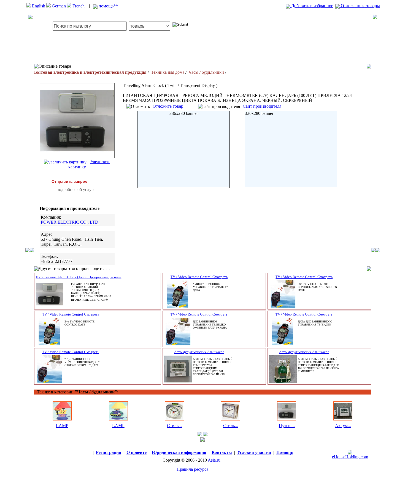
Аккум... (343, 425)
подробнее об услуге (75, 189)
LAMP (62, 425)
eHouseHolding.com (350, 456)
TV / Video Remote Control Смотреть (199, 277)
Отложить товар (168, 106)
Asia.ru (214, 460)
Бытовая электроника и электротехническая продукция (90, 72)
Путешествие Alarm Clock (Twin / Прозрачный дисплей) (79, 277)
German (59, 6)
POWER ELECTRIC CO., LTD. (70, 222)
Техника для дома (167, 72)
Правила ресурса (192, 469)
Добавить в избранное (311, 5)
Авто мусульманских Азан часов (199, 352)
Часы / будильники (206, 72)
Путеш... (287, 425)
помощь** (108, 6)
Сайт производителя (262, 106)
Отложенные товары (360, 5)
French (78, 6)
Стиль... (174, 425)
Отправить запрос (69, 181)
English (38, 6)
